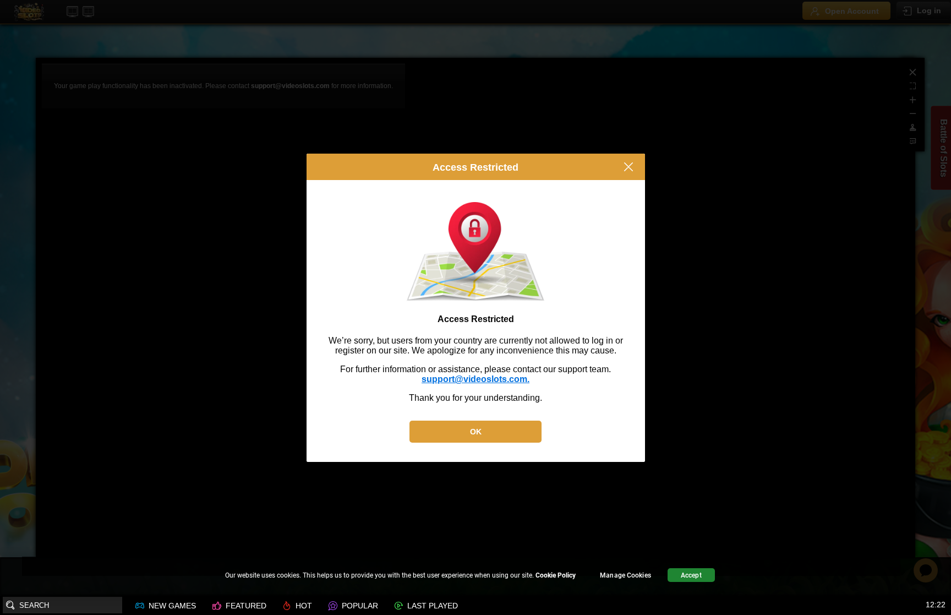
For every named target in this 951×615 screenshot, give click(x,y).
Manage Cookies (625, 575)
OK (476, 431)
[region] (475, 576)
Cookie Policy (555, 575)
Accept (691, 575)
